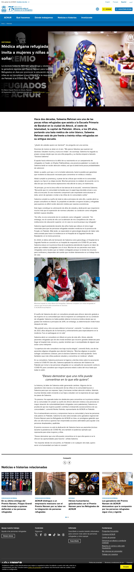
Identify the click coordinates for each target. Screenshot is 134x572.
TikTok (54, 534)
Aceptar (126, 567)
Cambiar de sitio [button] (22, 2)
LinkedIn (59, 534)
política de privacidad (34, 567)
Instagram (45, 534)
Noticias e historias (67, 17)
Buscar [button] (91, 9)
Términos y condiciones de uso (114, 562)
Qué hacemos (23, 17)
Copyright (130, 562)
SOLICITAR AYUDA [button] (125, 9)
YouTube (50, 534)
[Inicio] (15, 9)
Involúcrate (86, 17)
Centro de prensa (108, 537)
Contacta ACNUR (108, 534)
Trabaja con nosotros (110, 554)
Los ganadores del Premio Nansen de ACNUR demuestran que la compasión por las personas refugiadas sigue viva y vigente (117, 506)
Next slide (98, 279)
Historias (9, 23)
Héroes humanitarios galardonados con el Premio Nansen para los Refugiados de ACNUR (84, 505)
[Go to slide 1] (66, 518)
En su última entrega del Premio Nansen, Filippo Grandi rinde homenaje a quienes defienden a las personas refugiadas (16, 506)
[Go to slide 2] (68, 518)
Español (123, 2)
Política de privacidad (95, 562)
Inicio (3, 23)
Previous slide (36, 279)
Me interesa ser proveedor (112, 551)
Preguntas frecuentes (110, 531)
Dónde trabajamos (44, 17)
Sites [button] (97, 9)
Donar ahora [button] (8, 536)
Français (115, 2)
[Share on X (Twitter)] (65, 462)
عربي (131, 2)
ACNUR (7, 17)
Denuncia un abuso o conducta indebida (114, 541)
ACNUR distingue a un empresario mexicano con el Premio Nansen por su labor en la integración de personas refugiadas (50, 506)
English (107, 2)
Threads (63, 534)
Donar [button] (108, 9)
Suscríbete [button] (74, 541)
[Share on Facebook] (69, 462)
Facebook (41, 534)
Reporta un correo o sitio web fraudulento (113, 547)
